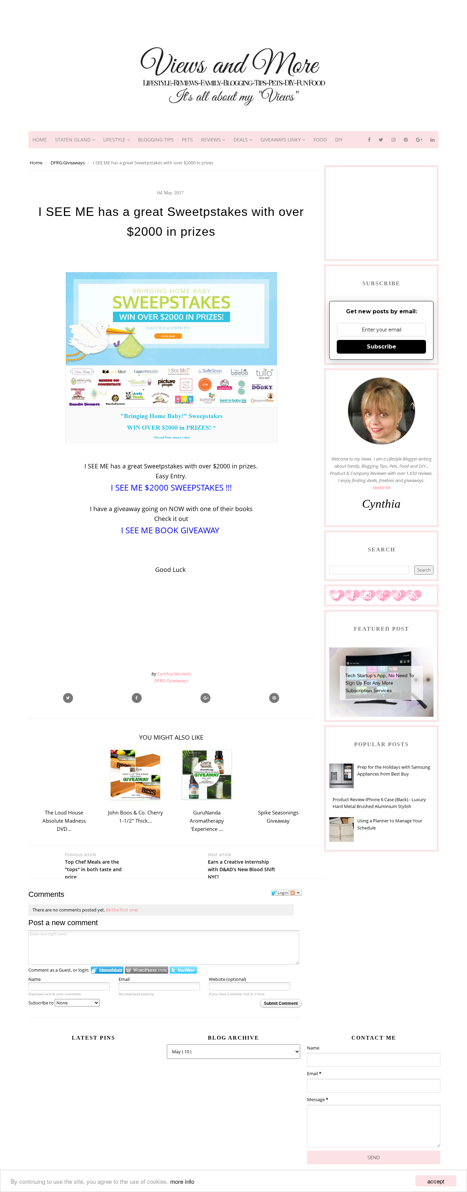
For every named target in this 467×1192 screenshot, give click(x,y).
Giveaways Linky (281, 139)
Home (39, 139)
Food (320, 139)
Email (124, 979)
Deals (241, 139)
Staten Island (73, 139)
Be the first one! (122, 910)
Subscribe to (41, 1003)
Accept (435, 1181)
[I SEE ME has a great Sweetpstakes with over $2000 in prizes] (205, 698)
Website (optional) (227, 979)
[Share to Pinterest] (274, 698)
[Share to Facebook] (137, 698)
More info (182, 1181)
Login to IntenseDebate (107, 970)
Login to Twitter (183, 970)
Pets (187, 139)
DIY (339, 139)
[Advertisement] (233, 15)
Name (34, 979)
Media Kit (381, 487)
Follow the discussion (296, 893)
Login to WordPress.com (146, 970)
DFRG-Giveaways (171, 680)
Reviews (211, 139)
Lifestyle (115, 139)
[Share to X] (68, 698)
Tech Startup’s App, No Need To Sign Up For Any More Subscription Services (379, 683)
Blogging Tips (156, 139)
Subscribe (381, 346)
